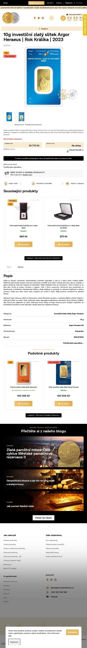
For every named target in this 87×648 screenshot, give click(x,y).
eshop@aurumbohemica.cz (61, 588)
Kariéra (5, 601)
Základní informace (9, 581)
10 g (81, 319)
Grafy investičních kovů (53, 556)
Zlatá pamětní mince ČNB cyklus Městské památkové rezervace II (28, 453)
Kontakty (6, 589)
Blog (4, 597)
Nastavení (13, 642)
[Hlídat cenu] (11, 184)
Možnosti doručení (9, 164)
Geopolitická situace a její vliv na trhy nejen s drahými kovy (30, 482)
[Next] (78, 626)
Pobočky (6, 585)
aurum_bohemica (42, 18)
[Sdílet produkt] (40, 184)
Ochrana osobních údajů (11, 560)
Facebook (34, 18)
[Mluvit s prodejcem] (63, 145)
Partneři (5, 593)
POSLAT (72, 183)
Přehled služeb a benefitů (54, 544)
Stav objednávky (51, 540)
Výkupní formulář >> (75, 150)
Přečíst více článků (43, 518)
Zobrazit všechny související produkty (42, 258)
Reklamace (7, 564)
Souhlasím (71, 632)
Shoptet (82, 639)
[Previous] (7, 626)
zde (9, 635)
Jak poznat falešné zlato (19, 506)
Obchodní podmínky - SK (11, 556)
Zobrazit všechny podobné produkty (43, 415)
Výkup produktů (35, 3)
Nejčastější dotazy (51, 552)
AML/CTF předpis (9, 568)
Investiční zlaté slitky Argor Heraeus (68, 314)
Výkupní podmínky (51, 548)
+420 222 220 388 (58, 592)
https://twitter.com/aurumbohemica (38, 18)
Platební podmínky (9, 540)
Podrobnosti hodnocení (32, 125)
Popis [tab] (8, 267)
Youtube (53, 596)
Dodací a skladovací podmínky (13, 548)
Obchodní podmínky (10, 552)
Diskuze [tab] (20, 267)
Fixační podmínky (9, 544)
